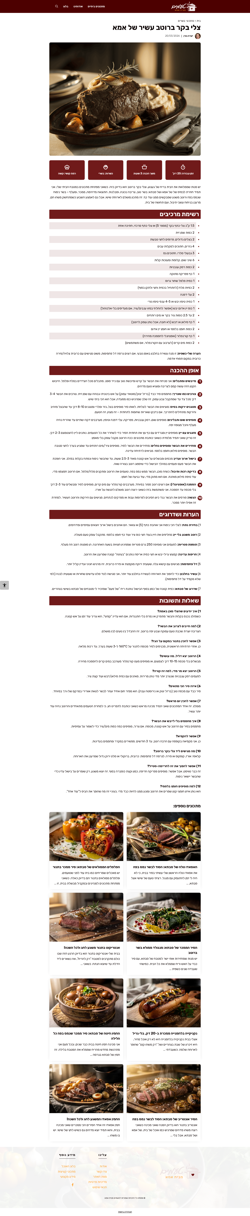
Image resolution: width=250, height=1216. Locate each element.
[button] (57, 6)
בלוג (65, 6)
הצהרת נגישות (125, 1211)
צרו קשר (101, 1171)
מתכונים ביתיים (96, 6)
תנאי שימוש (100, 1187)
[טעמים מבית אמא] (182, 6)
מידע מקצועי (68, 1176)
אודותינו (78, 6)
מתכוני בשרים (186, 20)
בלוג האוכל (69, 1166)
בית (199, 20)
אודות (103, 1166)
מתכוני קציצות (67, 1171)
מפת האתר (100, 1176)
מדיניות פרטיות (97, 1182)
